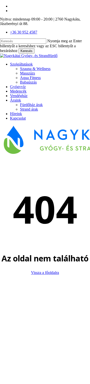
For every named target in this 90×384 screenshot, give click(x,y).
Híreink (44, 348)
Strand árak (57, 344)
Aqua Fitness (58, 312)
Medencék (46, 326)
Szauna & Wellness (63, 303)
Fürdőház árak (59, 339)
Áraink (43, 335)
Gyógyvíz (45, 321)
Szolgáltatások (49, 299)
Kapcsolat (45, 353)
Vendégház (46, 330)
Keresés (26, 51)
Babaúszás (56, 317)
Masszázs (55, 308)
